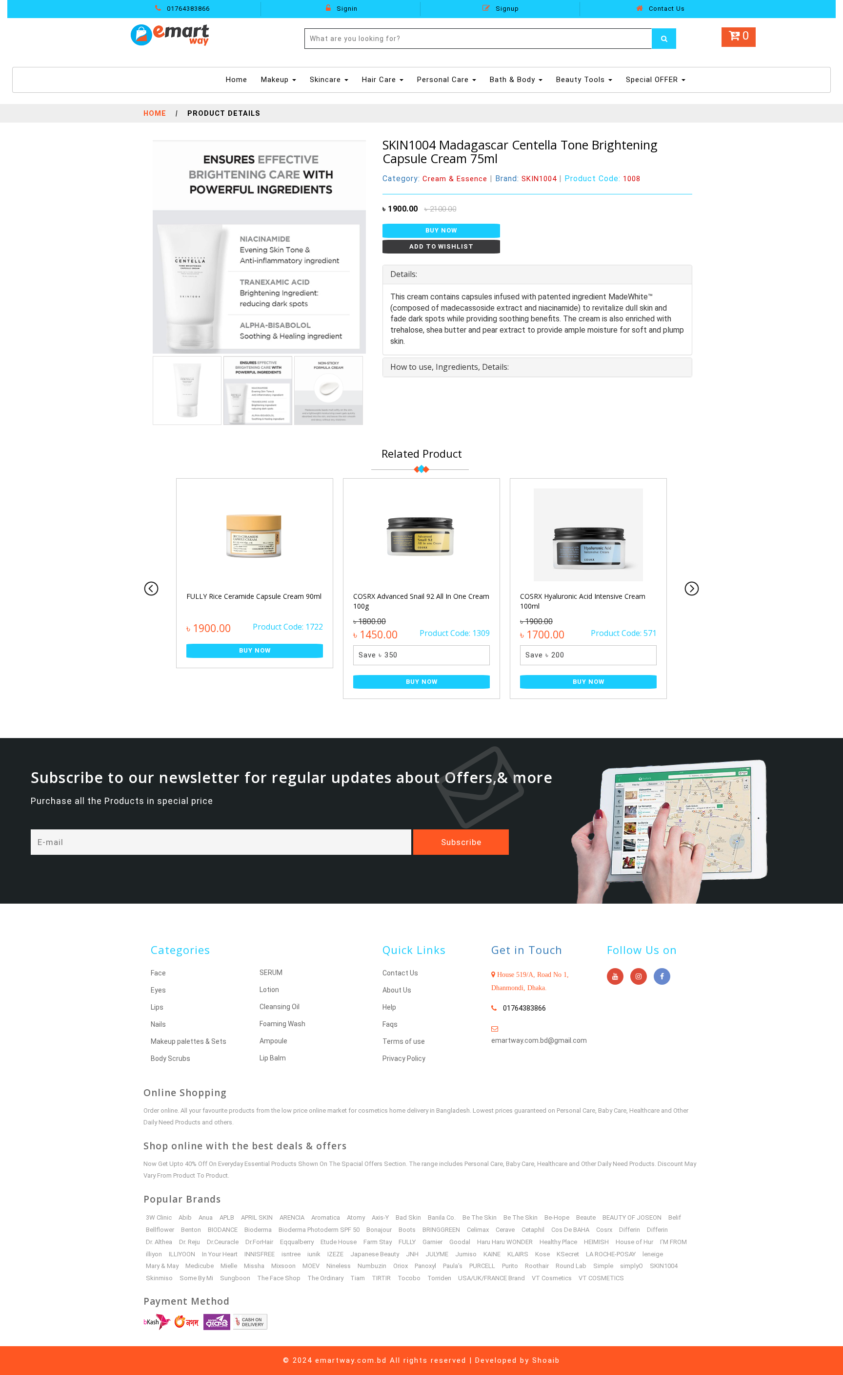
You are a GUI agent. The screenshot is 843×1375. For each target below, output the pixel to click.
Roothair (537, 1265)
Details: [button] (403, 274)
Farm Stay (377, 1242)
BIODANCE (223, 1229)
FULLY (407, 1242)
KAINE (492, 1254)
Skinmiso (159, 1278)
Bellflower (160, 1229)
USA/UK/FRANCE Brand (491, 1278)
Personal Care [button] (444, 79)
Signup (506, 8)
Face (158, 973)
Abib (185, 1217)
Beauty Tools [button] (581, 79)
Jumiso (466, 1254)
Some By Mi (196, 1278)
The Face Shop (279, 1278)
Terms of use (403, 1041)
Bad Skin (408, 1217)
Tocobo (409, 1278)
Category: (434, 178)
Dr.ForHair (259, 1242)
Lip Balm (273, 1058)
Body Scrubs (170, 1058)
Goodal (459, 1242)
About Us (396, 990)
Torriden (439, 1278)
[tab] (537, 274)
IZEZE (335, 1254)
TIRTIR (381, 1278)
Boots (407, 1229)
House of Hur (634, 1242)
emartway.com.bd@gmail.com (539, 1040)
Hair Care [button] (380, 79)
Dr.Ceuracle (223, 1242)
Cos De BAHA (570, 1229)
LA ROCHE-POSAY (611, 1254)
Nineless (338, 1265)
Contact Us (666, 8)
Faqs (390, 1024)
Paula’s (452, 1265)
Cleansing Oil (280, 1007)
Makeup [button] (276, 79)
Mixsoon (283, 1265)
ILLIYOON (182, 1254)
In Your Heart (220, 1254)
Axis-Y (380, 1217)
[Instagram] (638, 976)
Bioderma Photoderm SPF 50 (319, 1229)
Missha (254, 1265)
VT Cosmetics (552, 1278)
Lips (157, 1007)
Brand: (526, 178)
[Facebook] (662, 976)
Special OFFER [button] (653, 79)
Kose (542, 1254)
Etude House (339, 1242)
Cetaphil (533, 1229)
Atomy (356, 1217)
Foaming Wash (282, 1024)
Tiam (357, 1278)
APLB (227, 1217)
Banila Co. (442, 1217)
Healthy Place (558, 1242)
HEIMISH (596, 1242)
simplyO (631, 1265)
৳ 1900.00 (400, 208)
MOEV (311, 1265)
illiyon (154, 1254)
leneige (652, 1254)
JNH (412, 1254)
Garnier (432, 1242)
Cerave (505, 1229)
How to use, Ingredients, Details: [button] (449, 366)
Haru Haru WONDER (505, 1242)
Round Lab (571, 1265)
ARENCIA (292, 1217)
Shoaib (546, 1360)
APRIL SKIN (257, 1217)
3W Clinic (159, 1217)
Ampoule (273, 1041)
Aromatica (325, 1217)
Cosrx (604, 1229)
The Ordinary (325, 1278)
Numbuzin (372, 1265)
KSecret (568, 1254)
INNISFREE (259, 1254)
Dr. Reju (189, 1242)
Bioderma (258, 1229)
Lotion (269, 990)
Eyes (158, 990)
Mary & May (162, 1265)
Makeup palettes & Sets (188, 1041)
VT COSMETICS (601, 1278)
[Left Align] (664, 38)
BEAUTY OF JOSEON (632, 1217)
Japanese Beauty (374, 1254)
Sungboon (235, 1278)
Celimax (478, 1229)
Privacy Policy (403, 1058)
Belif (674, 1217)
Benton (191, 1229)
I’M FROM (673, 1242)
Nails (158, 1024)
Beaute (586, 1217)
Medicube (199, 1265)
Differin (629, 1229)
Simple (603, 1265)
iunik (314, 1254)
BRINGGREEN (441, 1229)
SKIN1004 (664, 1265)
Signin (346, 8)
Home (238, 79)
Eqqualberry (297, 1242)
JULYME (436, 1254)
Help (389, 1007)
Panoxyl (425, 1265)
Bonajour (379, 1229)
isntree (291, 1254)
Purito (510, 1265)
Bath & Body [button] (514, 79)
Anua (206, 1217)
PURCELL (482, 1265)
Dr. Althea (159, 1242)
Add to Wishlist (441, 246)
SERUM (271, 972)
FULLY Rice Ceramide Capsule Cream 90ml (253, 596)
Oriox (400, 1265)
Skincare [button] (326, 79)
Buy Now (441, 230)
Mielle (229, 1265)
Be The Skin (479, 1217)
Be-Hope (556, 1217)
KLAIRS (517, 1254)
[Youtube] (615, 976)
